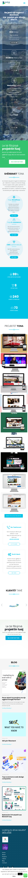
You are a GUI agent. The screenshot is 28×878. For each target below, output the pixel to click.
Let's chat (6, 832)
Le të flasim (14, 544)
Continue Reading (6, 708)
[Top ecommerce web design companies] (14, 761)
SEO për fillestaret (9, 741)
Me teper (14, 42)
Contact (4, 863)
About (4, 854)
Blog (3, 861)
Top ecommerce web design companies (13, 778)
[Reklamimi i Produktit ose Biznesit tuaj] (14, 798)
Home (3, 852)
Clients (4, 858)
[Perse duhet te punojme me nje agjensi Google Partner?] (14, 681)
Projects (4, 856)
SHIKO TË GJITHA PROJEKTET (13, 515)
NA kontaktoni (17, 162)
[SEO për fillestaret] (14, 724)
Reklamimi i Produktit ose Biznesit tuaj (12, 816)
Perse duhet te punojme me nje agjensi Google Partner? (14, 699)
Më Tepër (14, 215)
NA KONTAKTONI (14, 638)
